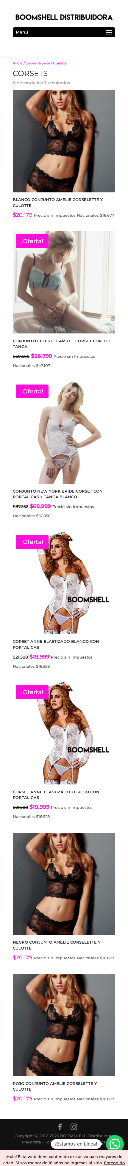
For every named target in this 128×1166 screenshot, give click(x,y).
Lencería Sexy (38, 63)
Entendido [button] (114, 1162)
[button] (115, 1144)
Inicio (18, 63)
